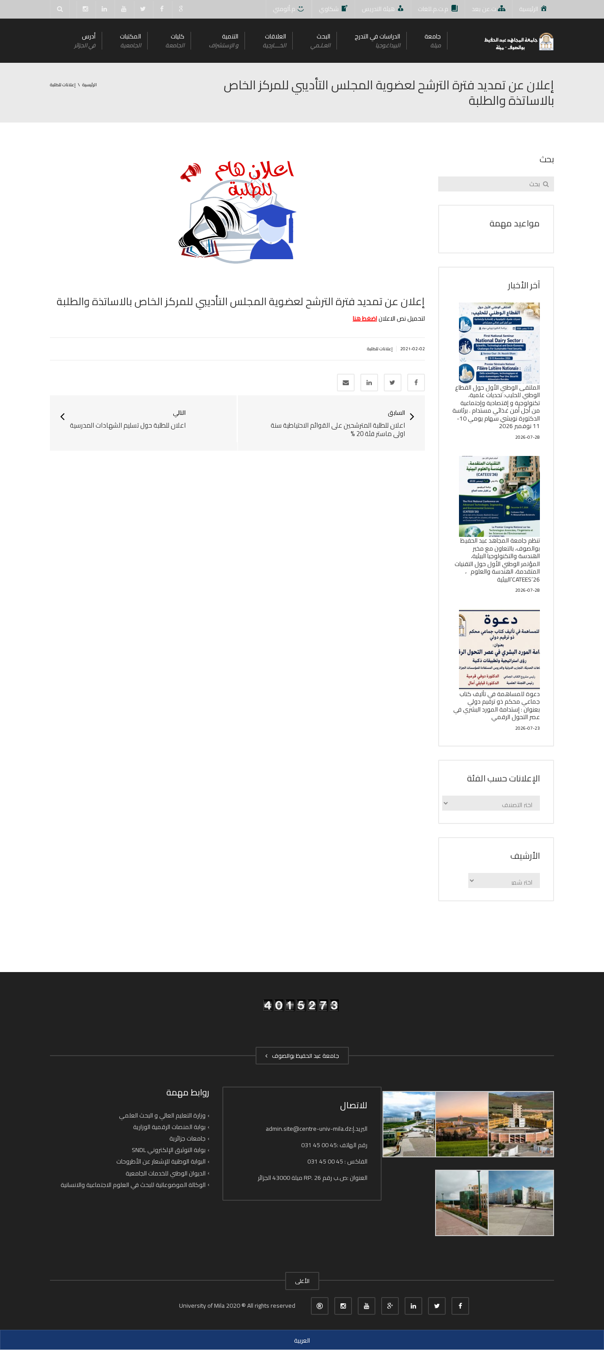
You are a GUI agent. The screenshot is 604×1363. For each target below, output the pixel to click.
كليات (174, 40)
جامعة (432, 40)
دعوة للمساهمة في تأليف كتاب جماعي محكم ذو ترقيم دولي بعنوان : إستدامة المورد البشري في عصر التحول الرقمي (496, 705)
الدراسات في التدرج (377, 40)
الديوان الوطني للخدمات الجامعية (166, 1173)
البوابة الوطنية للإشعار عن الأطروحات (161, 1161)
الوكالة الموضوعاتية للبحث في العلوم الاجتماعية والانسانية (133, 1185)
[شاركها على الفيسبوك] (416, 382)
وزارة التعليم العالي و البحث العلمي (162, 1115)
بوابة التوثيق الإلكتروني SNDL (169, 1150)
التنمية (223, 40)
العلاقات (274, 40)
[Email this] (346, 382)
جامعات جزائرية (187, 1138)
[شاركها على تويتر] (392, 382)
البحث (320, 40)
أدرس (85, 40)
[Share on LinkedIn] (369, 382)
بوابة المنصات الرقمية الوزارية (169, 1127)
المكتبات (130, 40)
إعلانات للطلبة (380, 349)
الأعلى (302, 1280)
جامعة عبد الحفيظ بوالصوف (304, 1055)
